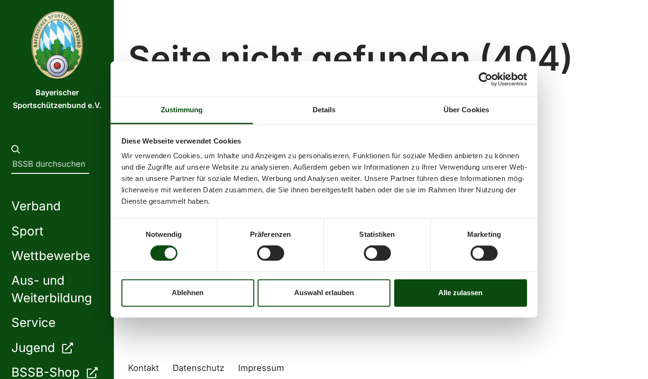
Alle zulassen (460, 293)
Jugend (34, 347)
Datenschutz (198, 368)
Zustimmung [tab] (182, 110)
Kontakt (143, 368)
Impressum (261, 368)
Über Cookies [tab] (466, 110)
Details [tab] (324, 110)
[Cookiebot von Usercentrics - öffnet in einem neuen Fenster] (485, 79)
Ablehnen (188, 293)
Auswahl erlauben (324, 293)
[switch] (270, 253)
